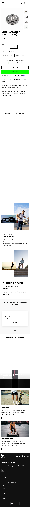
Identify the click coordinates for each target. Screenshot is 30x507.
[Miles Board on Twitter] (19, 456)
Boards (3, 485)
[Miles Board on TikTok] (25, 456)
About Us (3, 477)
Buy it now (15, 72)
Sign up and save (8, 462)
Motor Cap (13, 47)
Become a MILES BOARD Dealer (9, 483)
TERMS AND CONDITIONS (9, 108)
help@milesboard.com (7, 494)
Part (3, 44)
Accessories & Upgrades (7, 480)
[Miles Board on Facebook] (17, 456)
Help (3, 499)
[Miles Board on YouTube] (28, 456)
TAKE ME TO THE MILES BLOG (14, 193)
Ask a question (6, 104)
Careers (3, 488)
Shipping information (9, 100)
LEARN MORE (15, 170)
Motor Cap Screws (20, 55)
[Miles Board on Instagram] (22, 456)
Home (3, 491)
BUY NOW (5, 418)
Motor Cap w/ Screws (8, 51)
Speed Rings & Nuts (8, 55)
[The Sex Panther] (15, 429)
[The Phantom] (15, 397)
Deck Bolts (5, 47)
